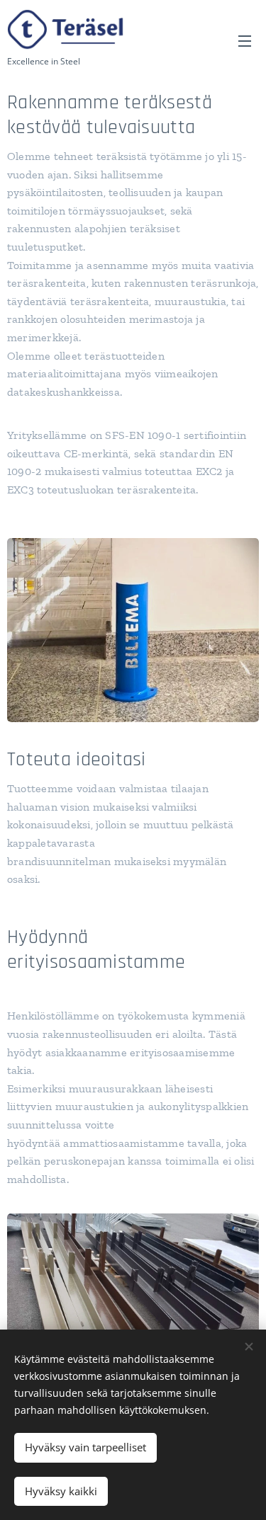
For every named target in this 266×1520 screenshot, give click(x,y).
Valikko (245, 40)
